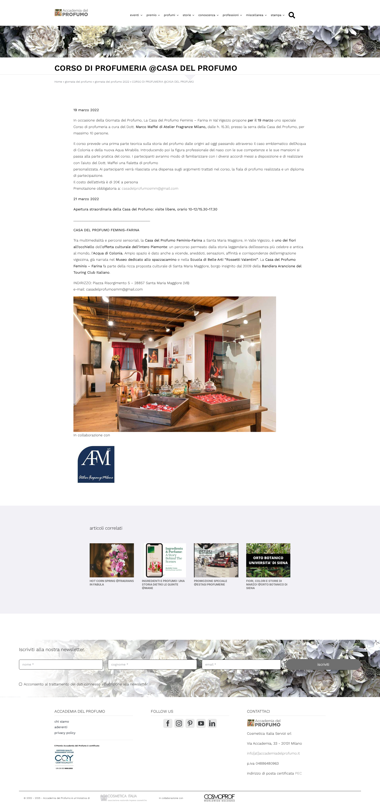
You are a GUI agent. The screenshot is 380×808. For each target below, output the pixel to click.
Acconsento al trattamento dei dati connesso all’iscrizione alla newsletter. (86, 684)
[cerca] (292, 15)
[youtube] (201, 723)
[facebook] (167, 723)
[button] (93, 567)
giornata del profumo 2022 (112, 81)
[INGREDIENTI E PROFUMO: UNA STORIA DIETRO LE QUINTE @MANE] (164, 560)
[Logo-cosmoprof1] (232, 794)
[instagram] (178, 723)
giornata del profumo (78, 81)
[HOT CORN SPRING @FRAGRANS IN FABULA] (112, 560)
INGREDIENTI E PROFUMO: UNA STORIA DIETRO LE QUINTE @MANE (163, 584)
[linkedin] (212, 723)
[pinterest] (190, 723)
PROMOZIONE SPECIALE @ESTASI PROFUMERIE (210, 582)
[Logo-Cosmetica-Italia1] (124, 795)
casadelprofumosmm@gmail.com (150, 188)
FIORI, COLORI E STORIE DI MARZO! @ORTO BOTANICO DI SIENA (266, 584)
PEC (298, 773)
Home (58, 81)
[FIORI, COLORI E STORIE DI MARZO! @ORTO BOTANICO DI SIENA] (268, 560)
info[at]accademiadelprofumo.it (273, 753)
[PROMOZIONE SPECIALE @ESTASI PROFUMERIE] (216, 560)
